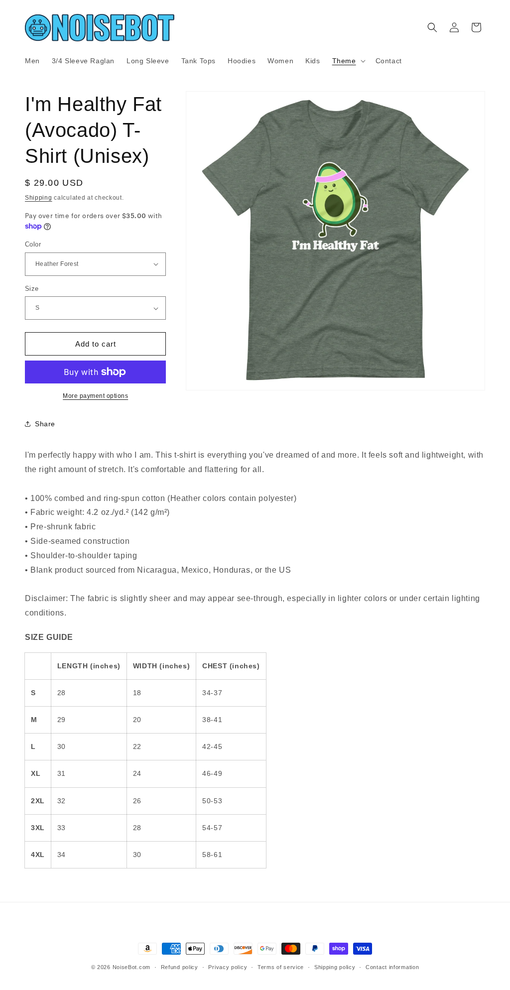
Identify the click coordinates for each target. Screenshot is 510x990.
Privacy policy (227, 967)
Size (32, 288)
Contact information (392, 967)
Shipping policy (335, 967)
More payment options (95, 395)
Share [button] (45, 424)
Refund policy (179, 967)
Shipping (38, 197)
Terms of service (280, 967)
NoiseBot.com (131, 967)
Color (33, 244)
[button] (348, 60)
